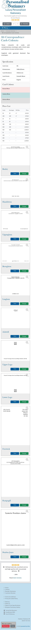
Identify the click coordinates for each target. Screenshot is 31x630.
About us (7, 603)
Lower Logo (7, 397)
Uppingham (7, 234)
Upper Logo (7, 364)
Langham (6, 299)
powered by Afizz (25, 626)
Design (24, 173)
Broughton (6, 266)
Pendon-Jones (8, 552)
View (15, 173)
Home (2, 31)
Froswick (6, 449)
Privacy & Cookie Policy (11, 598)
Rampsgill (6, 500)
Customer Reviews (10, 593)
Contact (7, 589)
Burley (5, 169)
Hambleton (7, 202)
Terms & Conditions (10, 597)
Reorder (25, 24)
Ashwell (5, 332)
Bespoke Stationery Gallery (12, 607)
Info (7, 24)
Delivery (7, 601)
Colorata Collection (10, 31)
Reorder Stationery (10, 591)
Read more (6, 626)
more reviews (17, 578)
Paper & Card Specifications (12, 605)
